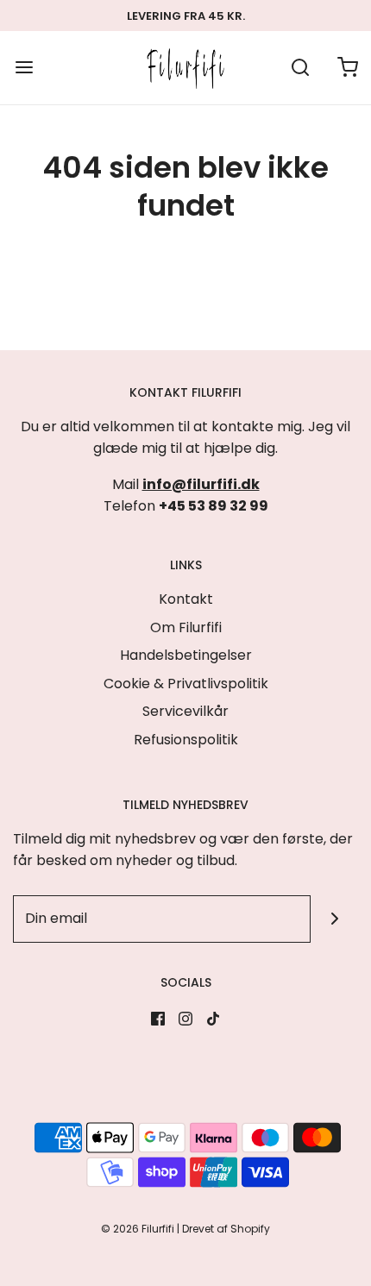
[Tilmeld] (334, 919)
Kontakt (186, 599)
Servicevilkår (185, 711)
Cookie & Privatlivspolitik (186, 683)
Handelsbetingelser (186, 655)
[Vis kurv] (347, 67)
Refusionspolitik (186, 740)
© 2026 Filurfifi (137, 1228)
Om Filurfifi (186, 627)
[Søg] (300, 67)
